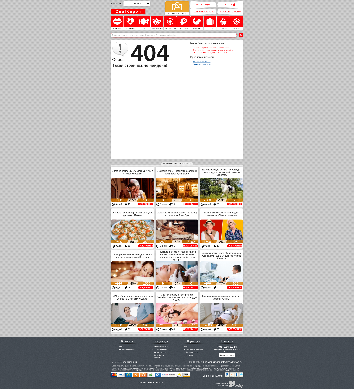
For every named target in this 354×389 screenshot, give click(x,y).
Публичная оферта (127, 349)
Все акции (189, 355)
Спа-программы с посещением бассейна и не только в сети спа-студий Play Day (177, 297)
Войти (229, 5)
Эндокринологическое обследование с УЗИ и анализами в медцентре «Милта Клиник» (221, 255)
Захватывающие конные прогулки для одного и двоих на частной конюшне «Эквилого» (221, 172)
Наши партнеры (191, 352)
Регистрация (203, 5)
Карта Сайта (159, 355)
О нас (187, 347)
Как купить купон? (161, 349)
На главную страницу (202, 62)
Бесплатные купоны (203, 12)
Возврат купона (160, 352)
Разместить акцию (230, 12)
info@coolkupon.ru (231, 362)
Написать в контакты (201, 64)
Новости (157, 358)
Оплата (123, 347)
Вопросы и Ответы (161, 347)
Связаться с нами (227, 355)
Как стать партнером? (194, 349)
